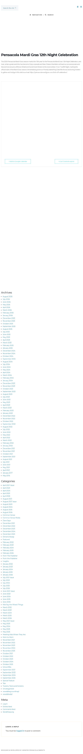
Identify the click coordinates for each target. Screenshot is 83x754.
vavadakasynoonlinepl (11, 691)
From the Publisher (10, 559)
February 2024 (8, 378)
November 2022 (9, 419)
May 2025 (6, 337)
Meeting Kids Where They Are (14, 634)
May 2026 (6, 305)
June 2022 (6, 432)
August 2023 (7, 394)
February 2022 (8, 443)
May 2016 (6, 476)
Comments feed (9, 709)
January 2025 (8, 348)
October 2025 (8, 324)
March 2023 (7, 408)
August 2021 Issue (10, 502)
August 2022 (7, 427)
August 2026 (7, 296)
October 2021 (8, 454)
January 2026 (8, 315)
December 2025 (9, 318)
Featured (6, 540)
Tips (4, 683)
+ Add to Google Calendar (18, 161)
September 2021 (9, 457)
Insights (6, 561)
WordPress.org (8, 712)
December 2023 (9, 383)
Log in (5, 704)
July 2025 (6, 332)
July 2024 (6, 364)
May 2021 (6, 467)
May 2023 (6, 402)
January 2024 (8, 381)
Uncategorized (8, 689)
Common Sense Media (11, 518)
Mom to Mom (8, 637)
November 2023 (9, 386)
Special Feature (8, 681)
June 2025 (6, 334)
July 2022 (6, 429)
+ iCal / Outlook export (66, 161)
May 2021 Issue (8, 621)
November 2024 (9, 353)
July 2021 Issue (8, 577)
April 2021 (6, 470)
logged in (20, 731)
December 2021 (9, 448)
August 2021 (7, 459)
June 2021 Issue (9, 591)
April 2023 (6, 405)
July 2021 (6, 462)
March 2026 (7, 310)
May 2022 (6, 435)
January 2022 (8, 446)
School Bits (7, 667)
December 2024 (9, 351)
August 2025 (7, 329)
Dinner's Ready (8, 537)
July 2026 (6, 299)
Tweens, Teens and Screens (13, 686)
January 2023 (8, 413)
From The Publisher (10, 556)
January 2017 (8, 473)
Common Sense (9, 515)
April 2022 (6, 438)
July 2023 (6, 397)
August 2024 (7, 362)
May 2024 (6, 370)
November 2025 (9, 321)
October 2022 (8, 421)
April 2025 (6, 340)
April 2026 (6, 307)
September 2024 (9, 359)
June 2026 (6, 302)
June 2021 (6, 465)
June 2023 (6, 400)
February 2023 (8, 410)
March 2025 (7, 343)
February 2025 (8, 345)
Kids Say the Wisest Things (13, 605)
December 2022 (9, 416)
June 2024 (7, 367)
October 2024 (8, 356)
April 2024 (6, 372)
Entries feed (7, 707)
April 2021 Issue (8, 485)
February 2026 (8, 313)
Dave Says (7, 521)
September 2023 (9, 391)
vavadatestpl (7, 694)
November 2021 (9, 451)
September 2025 (9, 326)
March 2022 (7, 440)
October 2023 (8, 389)
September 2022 (9, 424)
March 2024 (7, 375)
